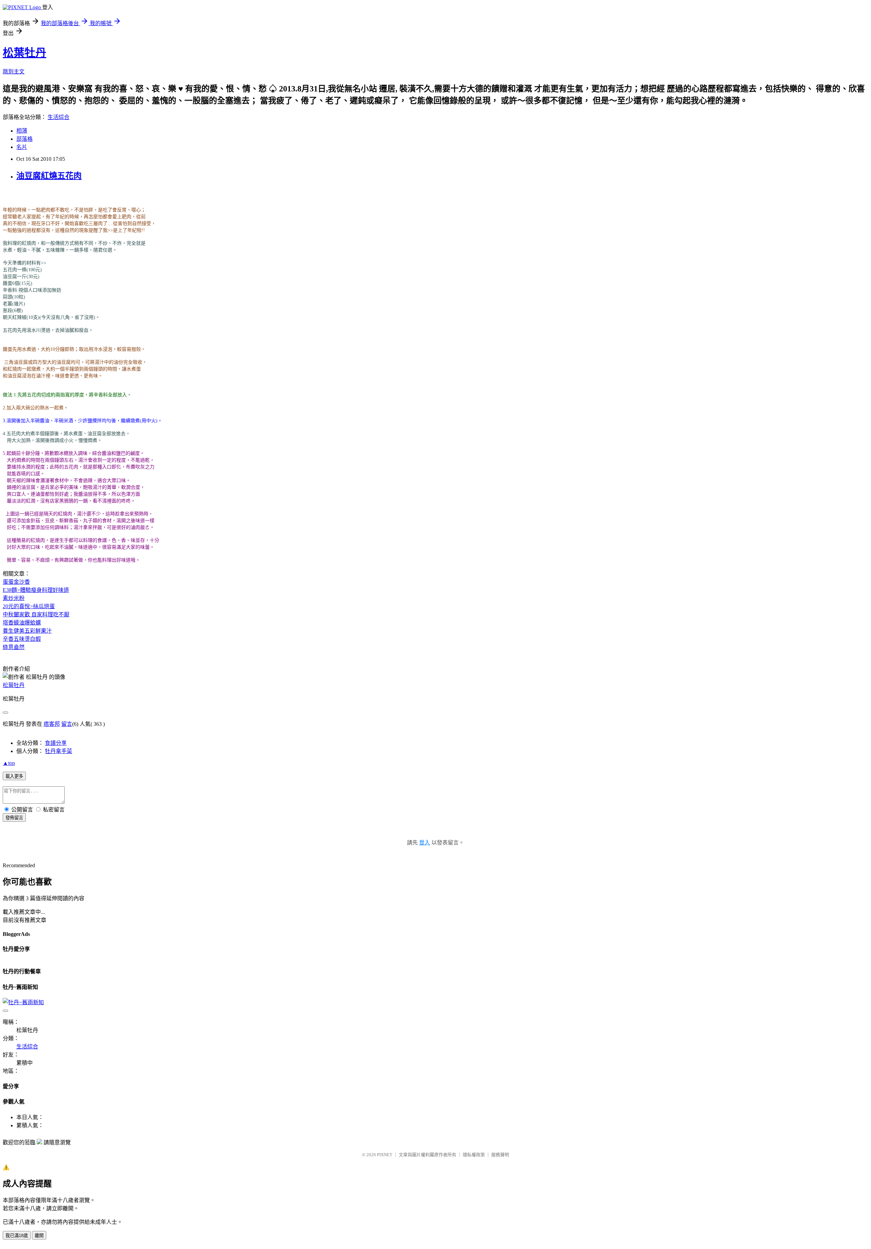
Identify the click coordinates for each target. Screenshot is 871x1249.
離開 (39, 1235)
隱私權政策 (474, 1154)
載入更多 (14, 776)
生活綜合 (58, 117)
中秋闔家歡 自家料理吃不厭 (36, 614)
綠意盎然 (13, 647)
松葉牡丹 (24, 53)
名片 (21, 147)
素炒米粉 (13, 598)
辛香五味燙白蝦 (22, 639)
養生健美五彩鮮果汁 (27, 631)
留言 (66, 724)
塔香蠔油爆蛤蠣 (22, 623)
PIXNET (384, 1154)
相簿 (21, 131)
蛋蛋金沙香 (16, 582)
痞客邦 (52, 724)
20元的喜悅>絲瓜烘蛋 (29, 606)
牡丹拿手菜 (58, 751)
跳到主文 (13, 71)
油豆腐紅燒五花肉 (49, 175)
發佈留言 (14, 817)
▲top (9, 763)
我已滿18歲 (16, 1235)
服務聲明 (500, 1154)
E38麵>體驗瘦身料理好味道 (36, 590)
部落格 (24, 139)
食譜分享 (56, 743)
